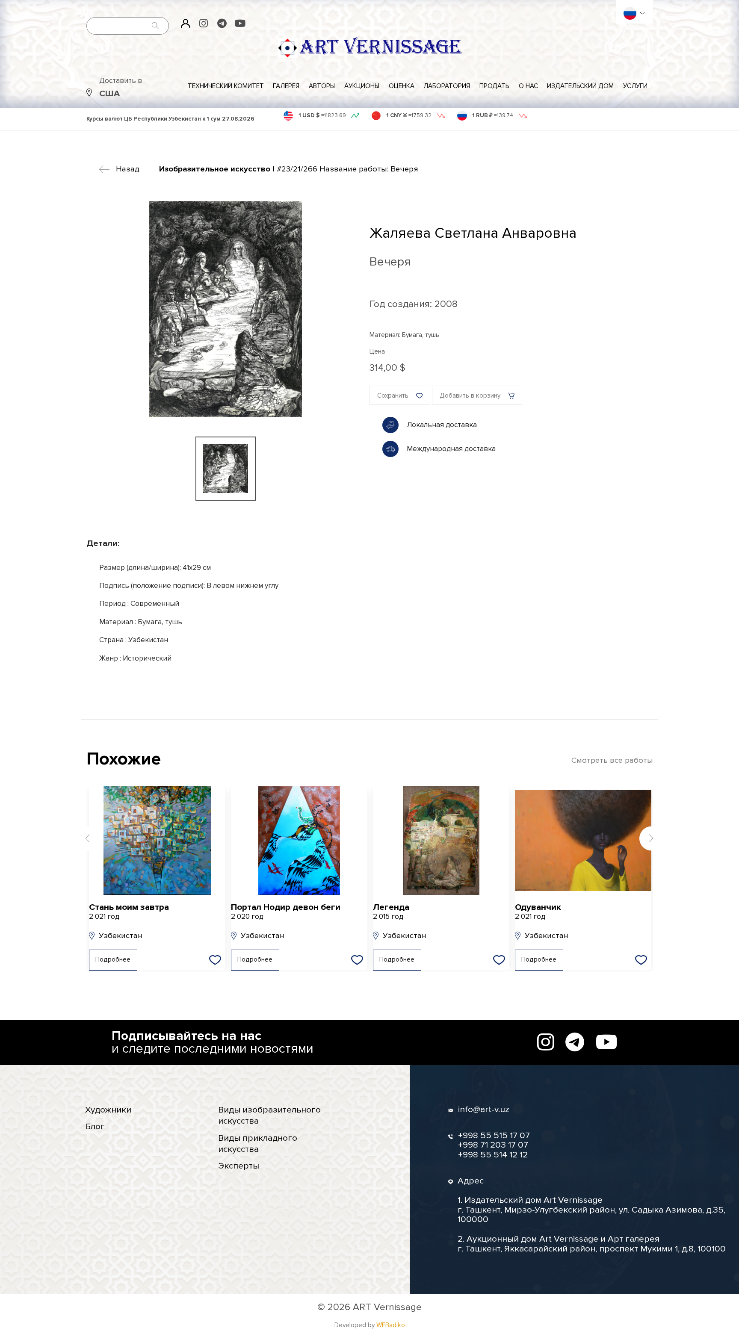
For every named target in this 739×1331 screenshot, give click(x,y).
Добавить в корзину (470, 396)
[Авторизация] (186, 24)
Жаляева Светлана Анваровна (473, 233)
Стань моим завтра (129, 912)
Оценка (401, 86)
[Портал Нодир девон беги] (299, 840)
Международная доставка (451, 448)
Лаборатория (446, 86)
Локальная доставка (442, 424)
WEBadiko (390, 1325)
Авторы (322, 86)
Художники (108, 1109)
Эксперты (238, 1165)
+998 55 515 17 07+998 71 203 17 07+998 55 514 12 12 (494, 1145)
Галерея (286, 86)
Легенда (391, 912)
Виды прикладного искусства (257, 1143)
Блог (95, 1126)
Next (651, 838)
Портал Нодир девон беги (285, 912)
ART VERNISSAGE (380, 48)
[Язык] (630, 13)
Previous (88, 838)
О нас (528, 86)
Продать (494, 86)
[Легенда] (441, 840)
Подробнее (112, 960)
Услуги (635, 86)
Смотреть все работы (612, 760)
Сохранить (392, 396)
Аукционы (361, 86)
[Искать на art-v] (155, 26)
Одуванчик (538, 912)
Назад (127, 169)
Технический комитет (226, 86)
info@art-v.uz (483, 1110)
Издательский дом (580, 86)
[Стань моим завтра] (157, 840)
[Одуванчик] (583, 840)
